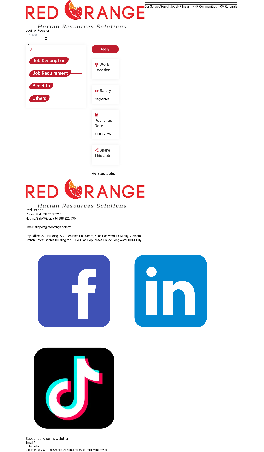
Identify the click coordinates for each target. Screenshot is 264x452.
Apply (105, 49)
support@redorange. (48, 227)
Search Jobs (168, 6)
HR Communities (205, 6)
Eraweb (103, 449)
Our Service (152, 6)
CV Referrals (228, 6)
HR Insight (184, 6)
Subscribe (32, 446)
